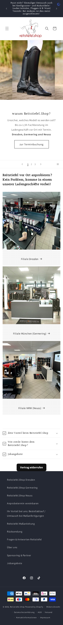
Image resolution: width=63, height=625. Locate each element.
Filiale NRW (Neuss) (29, 408)
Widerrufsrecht (53, 607)
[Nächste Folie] (41, 164)
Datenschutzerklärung (24, 612)
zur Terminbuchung (32, 144)
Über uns (12, 547)
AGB (39, 612)
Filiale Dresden (29, 259)
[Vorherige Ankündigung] (6, 8)
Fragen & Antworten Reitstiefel (24, 539)
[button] (7, 28)
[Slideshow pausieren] (59, 164)
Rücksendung (14, 531)
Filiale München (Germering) (29, 333)
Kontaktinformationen (26, 617)
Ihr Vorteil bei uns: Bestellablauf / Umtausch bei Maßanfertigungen (26, 513)
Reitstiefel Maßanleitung (21, 523)
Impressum (45, 617)
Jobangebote (14, 563)
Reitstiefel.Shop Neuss (19, 495)
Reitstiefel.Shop (17, 607)
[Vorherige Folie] (22, 164)
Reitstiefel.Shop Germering (22, 487)
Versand (48, 612)
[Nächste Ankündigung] (56, 8)
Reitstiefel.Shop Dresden (21, 479)
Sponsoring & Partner (19, 555)
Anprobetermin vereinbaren (23, 503)
